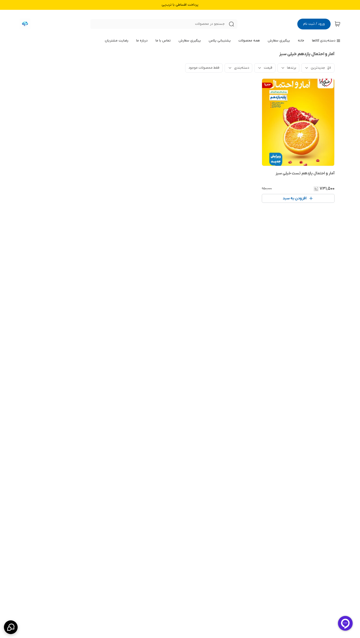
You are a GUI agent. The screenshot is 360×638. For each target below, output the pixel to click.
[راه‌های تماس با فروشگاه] (11, 627)
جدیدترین (318, 67)
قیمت (268, 67)
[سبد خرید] (337, 24)
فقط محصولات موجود (203, 67)
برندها (291, 67)
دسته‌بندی (241, 67)
